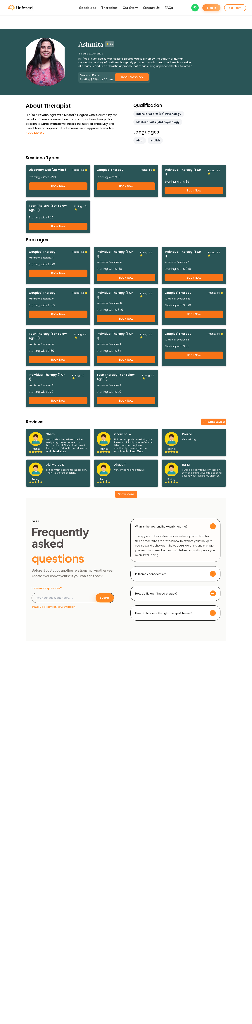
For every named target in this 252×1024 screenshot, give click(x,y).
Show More (126, 494)
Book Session (132, 77)
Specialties (87, 8)
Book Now (58, 186)
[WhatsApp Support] (195, 7)
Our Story (130, 8)
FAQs (169, 8)
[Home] (20, 7)
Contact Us (151, 8)
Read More (59, 451)
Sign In (211, 8)
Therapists (109, 8)
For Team (235, 8)
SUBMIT (104, 598)
